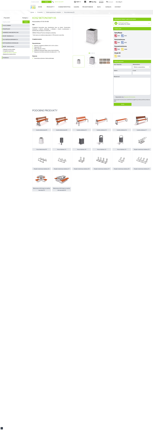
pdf (119, 49)
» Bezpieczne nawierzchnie (9, 54)
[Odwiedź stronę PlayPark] (78, 2)
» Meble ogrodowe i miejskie (9, 52)
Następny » (25, 17)
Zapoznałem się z (125, 97)
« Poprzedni (6, 17)
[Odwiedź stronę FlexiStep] (92, 2)
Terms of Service (146, 99)
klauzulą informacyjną (129, 97)
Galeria (76, 7)
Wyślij (122, 104)
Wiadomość (117, 76)
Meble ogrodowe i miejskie (53, 12)
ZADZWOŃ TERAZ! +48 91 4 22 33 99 (125, 19)
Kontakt (118, 7)
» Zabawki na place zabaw (9, 49)
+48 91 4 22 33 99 (59, 1)
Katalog (108, 7)
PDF (119, 35)
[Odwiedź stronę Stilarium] (119, 2)
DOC (125, 35)
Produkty (50, 7)
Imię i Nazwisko (118, 64)
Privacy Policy (138, 99)
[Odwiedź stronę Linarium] (109, 2)
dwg (125, 49)
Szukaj (46, 1)
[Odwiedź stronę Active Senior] (101, 2)
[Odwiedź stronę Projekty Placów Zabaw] (85, 2)
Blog (99, 7)
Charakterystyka (64, 7)
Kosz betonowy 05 (69, 12)
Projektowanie (87, 7)
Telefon (115, 70)
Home (40, 7)
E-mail (134, 70)
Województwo (136, 64)
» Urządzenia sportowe (8, 51)
